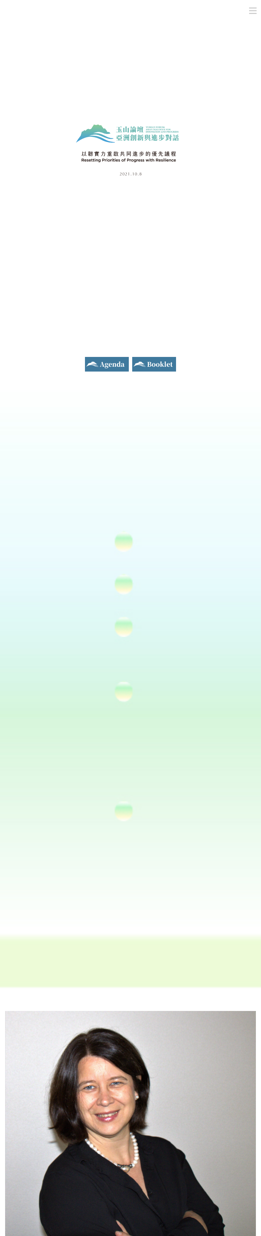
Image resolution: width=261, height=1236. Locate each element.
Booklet (142, 361)
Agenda (94, 361)
